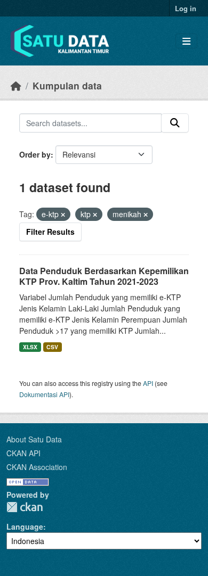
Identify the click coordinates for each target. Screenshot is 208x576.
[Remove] (63, 214)
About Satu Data (34, 439)
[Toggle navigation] (186, 41)
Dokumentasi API (44, 394)
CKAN (24, 507)
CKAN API (23, 453)
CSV (52, 347)
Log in (185, 8)
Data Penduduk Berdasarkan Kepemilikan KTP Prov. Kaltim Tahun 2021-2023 (104, 276)
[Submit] (175, 123)
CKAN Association (36, 467)
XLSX (30, 347)
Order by (35, 154)
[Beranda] (16, 85)
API (148, 383)
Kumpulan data (67, 85)
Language (24, 526)
